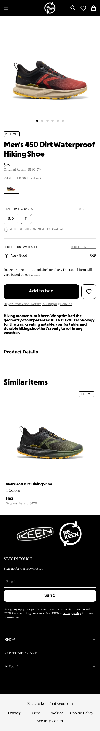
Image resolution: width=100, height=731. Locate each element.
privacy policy (72, 613)
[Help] (39, 169)
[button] (37, 121)
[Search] (73, 8)
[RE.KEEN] (50, 8)
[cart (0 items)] (93, 8)
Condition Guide (84, 247)
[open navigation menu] (6, 8)
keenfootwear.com (57, 704)
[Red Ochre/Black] (11, 188)
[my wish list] (83, 8)
